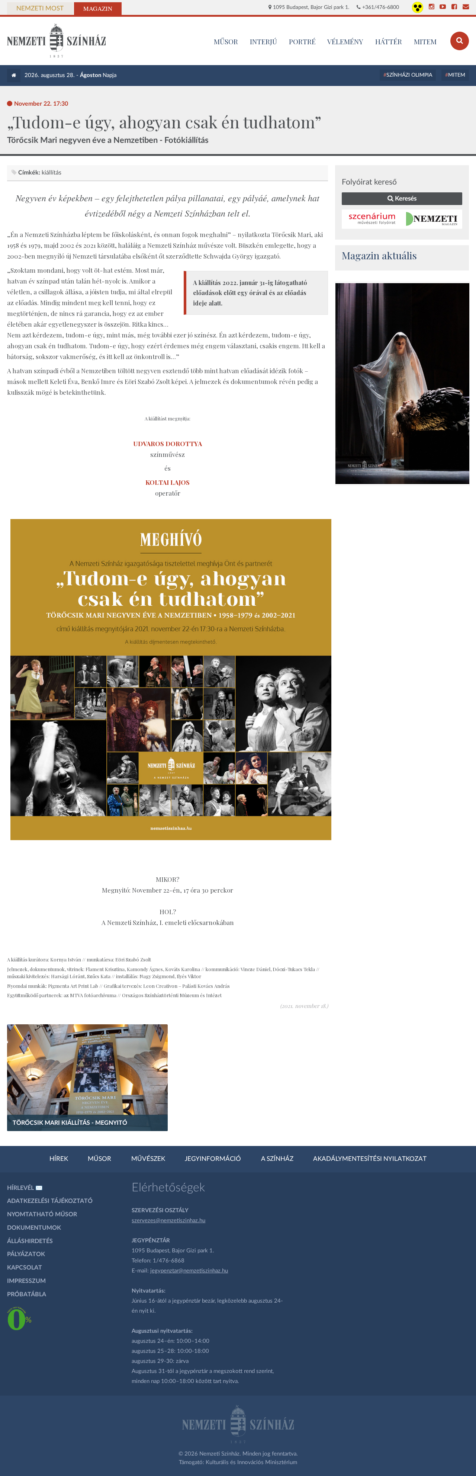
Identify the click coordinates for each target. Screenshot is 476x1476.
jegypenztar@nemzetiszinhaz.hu (189, 1271)
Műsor (99, 1159)
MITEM (425, 41)
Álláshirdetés (30, 1241)
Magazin (97, 8)
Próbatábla (26, 1294)
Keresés (404, 198)
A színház (277, 1159)
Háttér (388, 41)
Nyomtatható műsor (42, 1214)
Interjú (263, 41)
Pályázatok (26, 1254)
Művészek (148, 1159)
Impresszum (26, 1281)
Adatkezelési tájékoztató (50, 1201)
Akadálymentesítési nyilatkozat (370, 1159)
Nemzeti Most (40, 9)
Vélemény (345, 41)
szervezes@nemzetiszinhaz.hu (168, 1220)
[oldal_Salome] (402, 383)
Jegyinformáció (213, 1159)
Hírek (58, 1159)
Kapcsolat (24, 1268)
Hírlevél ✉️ (25, 1188)
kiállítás (51, 173)
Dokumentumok (34, 1228)
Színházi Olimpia (409, 75)
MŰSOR (226, 41)
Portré (302, 41)
